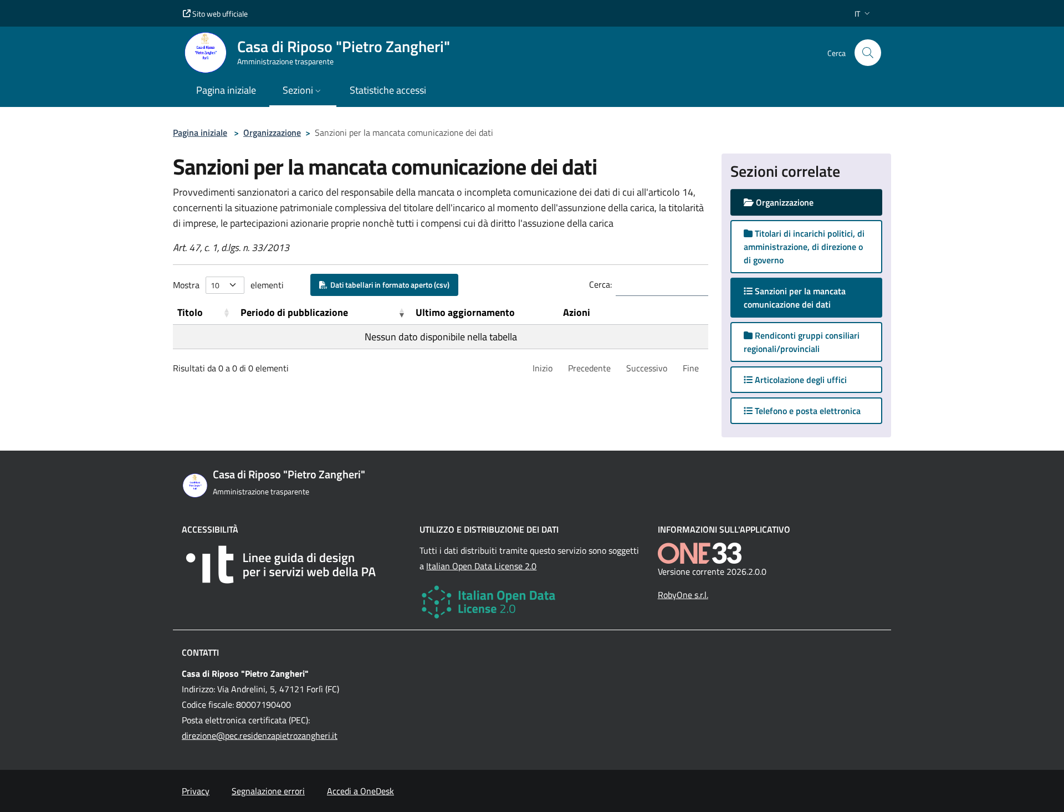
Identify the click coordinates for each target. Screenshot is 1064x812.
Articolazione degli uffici (800, 379)
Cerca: (600, 284)
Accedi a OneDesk (360, 791)
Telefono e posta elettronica (807, 410)
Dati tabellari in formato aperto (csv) (388, 284)
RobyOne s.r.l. (683, 594)
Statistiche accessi (388, 90)
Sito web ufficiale (219, 13)
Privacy (195, 791)
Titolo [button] (190, 312)
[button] (863, 13)
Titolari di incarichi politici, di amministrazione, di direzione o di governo (804, 247)
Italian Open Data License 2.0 (481, 566)
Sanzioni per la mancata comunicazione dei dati (798, 297)
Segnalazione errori (268, 791)
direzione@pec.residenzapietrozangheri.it (259, 735)
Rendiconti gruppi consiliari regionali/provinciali (802, 342)
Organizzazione (272, 132)
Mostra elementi (228, 285)
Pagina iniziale (200, 132)
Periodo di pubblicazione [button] (294, 312)
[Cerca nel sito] (868, 52)
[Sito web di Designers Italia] (294, 564)
